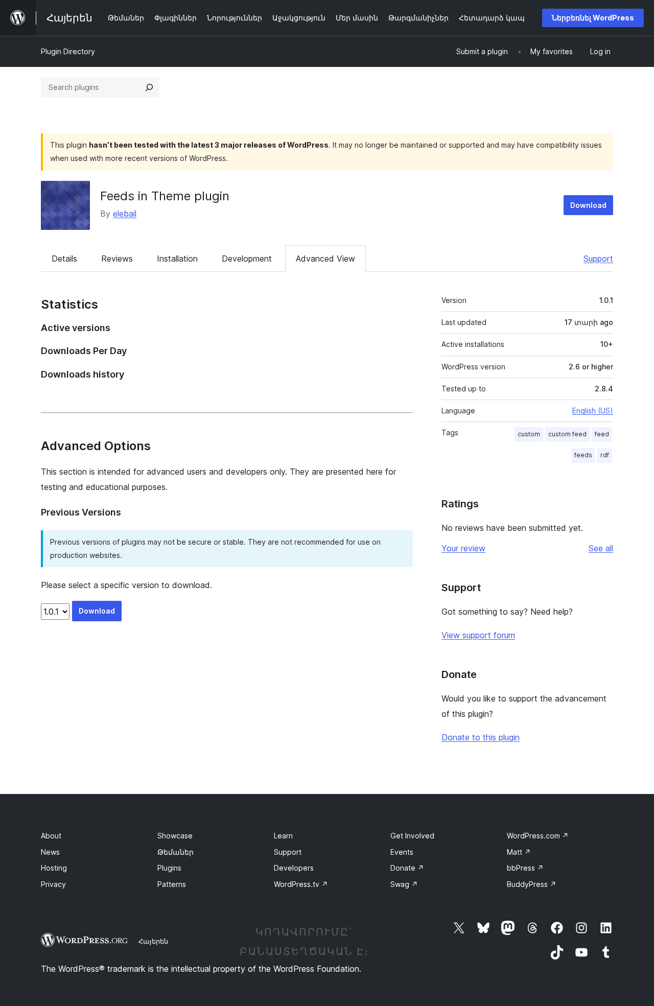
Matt (519, 852)
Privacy (53, 884)
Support (598, 258)
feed (602, 434)
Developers (294, 867)
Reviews (117, 258)
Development (247, 258)
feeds (583, 455)
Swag (404, 884)
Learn (283, 835)
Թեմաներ (175, 852)
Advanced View (325, 258)
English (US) (592, 410)
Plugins (169, 867)
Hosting (54, 867)
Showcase (175, 835)
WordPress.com (538, 835)
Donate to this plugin (480, 737)
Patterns (171, 884)
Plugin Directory (68, 51)
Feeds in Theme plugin (164, 196)
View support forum (478, 635)
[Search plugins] (149, 87)
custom (529, 434)
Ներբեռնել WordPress (593, 17)
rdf (604, 455)
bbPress (525, 867)
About (51, 835)
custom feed (567, 434)
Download (588, 205)
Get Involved (412, 835)
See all (601, 548)
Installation (177, 258)
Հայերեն (153, 941)
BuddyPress (531, 884)
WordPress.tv (301, 884)
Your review (463, 548)
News (50, 852)
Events (401, 852)
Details (64, 258)
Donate (407, 867)
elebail (124, 213)
